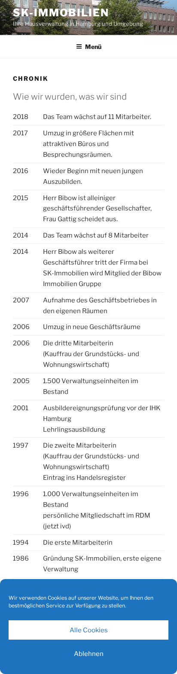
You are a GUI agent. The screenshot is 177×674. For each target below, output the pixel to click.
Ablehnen (89, 654)
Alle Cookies (89, 630)
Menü (93, 46)
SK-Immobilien (61, 12)
